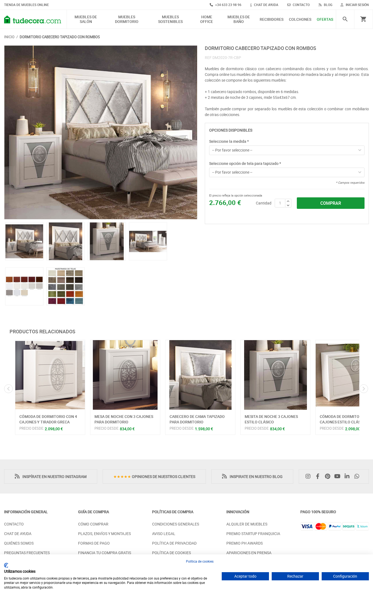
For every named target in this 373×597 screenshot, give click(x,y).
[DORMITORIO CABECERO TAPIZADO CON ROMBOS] (100, 132)
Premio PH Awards (244, 543)
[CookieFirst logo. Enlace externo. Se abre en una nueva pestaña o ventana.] (6, 565)
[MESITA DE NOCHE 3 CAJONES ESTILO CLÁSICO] (275, 375)
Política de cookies (200, 561)
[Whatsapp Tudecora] (358, 476)
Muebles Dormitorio (126, 19)
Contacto (14, 524)
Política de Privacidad (174, 543)
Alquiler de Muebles (246, 524)
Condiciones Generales (175, 524)
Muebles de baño (238, 19)
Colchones (300, 19)
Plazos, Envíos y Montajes (104, 533)
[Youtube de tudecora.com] (339, 476)
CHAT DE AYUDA (265, 4)
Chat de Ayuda (17, 533)
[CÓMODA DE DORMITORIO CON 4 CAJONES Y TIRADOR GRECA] (50, 375)
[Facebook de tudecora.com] (319, 476)
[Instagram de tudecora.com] (309, 476)
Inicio (9, 36)
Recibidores (271, 19)
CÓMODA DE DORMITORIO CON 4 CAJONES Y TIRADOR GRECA (48, 419)
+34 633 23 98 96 (227, 4)
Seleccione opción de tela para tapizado (245, 163)
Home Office (206, 19)
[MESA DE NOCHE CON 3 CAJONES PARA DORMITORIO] (125, 375)
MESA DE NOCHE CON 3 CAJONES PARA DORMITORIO (123, 419)
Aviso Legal (163, 533)
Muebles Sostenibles (170, 19)
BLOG (327, 4)
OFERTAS (325, 19)
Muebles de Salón (86, 19)
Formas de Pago (94, 543)
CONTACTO (301, 4)
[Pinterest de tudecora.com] (329, 476)
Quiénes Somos (19, 543)
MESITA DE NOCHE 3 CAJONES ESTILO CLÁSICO (271, 419)
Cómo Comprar (93, 524)
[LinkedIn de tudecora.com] (348, 476)
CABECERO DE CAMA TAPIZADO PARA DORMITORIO (197, 419)
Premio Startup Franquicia (253, 533)
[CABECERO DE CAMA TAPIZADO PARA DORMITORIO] (200, 375)
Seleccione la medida (229, 141)
